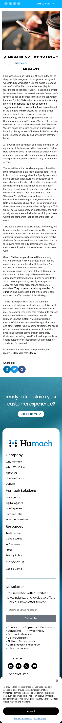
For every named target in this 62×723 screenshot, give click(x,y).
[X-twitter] (14, 3)
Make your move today (24, 353)
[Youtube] (34, 666)
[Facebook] (18, 666)
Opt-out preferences (23, 719)
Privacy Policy (40, 719)
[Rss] (19, 3)
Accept (31, 711)
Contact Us (15, 562)
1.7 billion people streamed (23, 257)
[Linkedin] (10, 3)
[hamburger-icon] (50, 63)
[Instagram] (6, 3)
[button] (57, 680)
